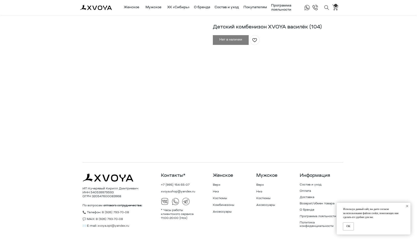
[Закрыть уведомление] (407, 206)
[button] (130, 7)
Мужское (266, 176)
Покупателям (255, 7)
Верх (216, 185)
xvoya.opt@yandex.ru (113, 226)
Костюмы (220, 198)
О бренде (202, 7)
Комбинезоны (223, 205)
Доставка (307, 197)
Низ (216, 191)
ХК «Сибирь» (178, 7)
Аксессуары (222, 211)
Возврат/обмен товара (317, 203)
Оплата (305, 191)
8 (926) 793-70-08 (109, 219)
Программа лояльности (318, 216)
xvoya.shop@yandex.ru (178, 191)
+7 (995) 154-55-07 (175, 185)
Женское (223, 176)
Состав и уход (227, 7)
